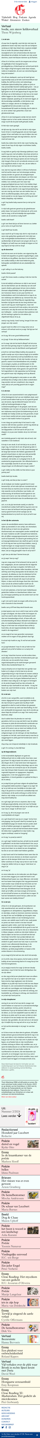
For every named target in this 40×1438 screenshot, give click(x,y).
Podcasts (23, 17)
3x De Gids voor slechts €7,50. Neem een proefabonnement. (17, 1435)
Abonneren (15, 20)
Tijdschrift (6, 17)
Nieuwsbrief (7, 1424)
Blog (15, 17)
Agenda (32, 17)
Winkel (4, 20)
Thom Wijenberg (11, 32)
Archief (5, 1416)
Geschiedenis (8, 1413)
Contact (5, 1421)
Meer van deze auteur (8, 1097)
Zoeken (25, 20)
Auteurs (5, 1410)
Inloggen (33, 2)
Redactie (5, 1407)
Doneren (5, 1419)
